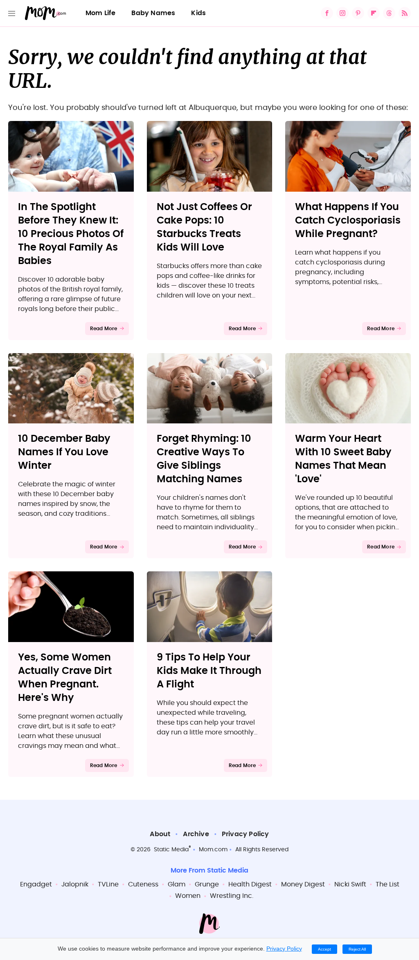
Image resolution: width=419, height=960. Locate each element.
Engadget (36, 884)
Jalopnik (74, 884)
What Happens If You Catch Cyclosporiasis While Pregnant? (348, 220)
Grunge (207, 884)
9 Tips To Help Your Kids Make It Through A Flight (209, 671)
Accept (324, 949)
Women (187, 896)
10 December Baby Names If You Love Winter (64, 452)
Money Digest (303, 884)
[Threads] (389, 13)
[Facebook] (327, 13)
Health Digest (250, 884)
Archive (196, 834)
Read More (103, 328)
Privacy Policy (245, 834)
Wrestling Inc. (231, 896)
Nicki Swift (350, 884)
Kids (198, 13)
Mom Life (101, 13)
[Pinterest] (358, 13)
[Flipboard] (373, 13)
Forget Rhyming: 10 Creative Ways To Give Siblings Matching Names (204, 459)
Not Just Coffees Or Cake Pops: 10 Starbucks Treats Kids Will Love (204, 227)
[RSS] (405, 13)
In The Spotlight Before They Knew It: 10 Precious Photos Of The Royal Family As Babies (71, 234)
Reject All (357, 949)
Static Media (171, 850)
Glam (176, 884)
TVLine (108, 884)
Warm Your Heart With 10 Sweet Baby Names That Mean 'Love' (343, 459)
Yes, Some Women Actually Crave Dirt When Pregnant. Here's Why (65, 678)
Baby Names (153, 13)
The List (387, 884)
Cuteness (143, 884)
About (160, 834)
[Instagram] (342, 13)
